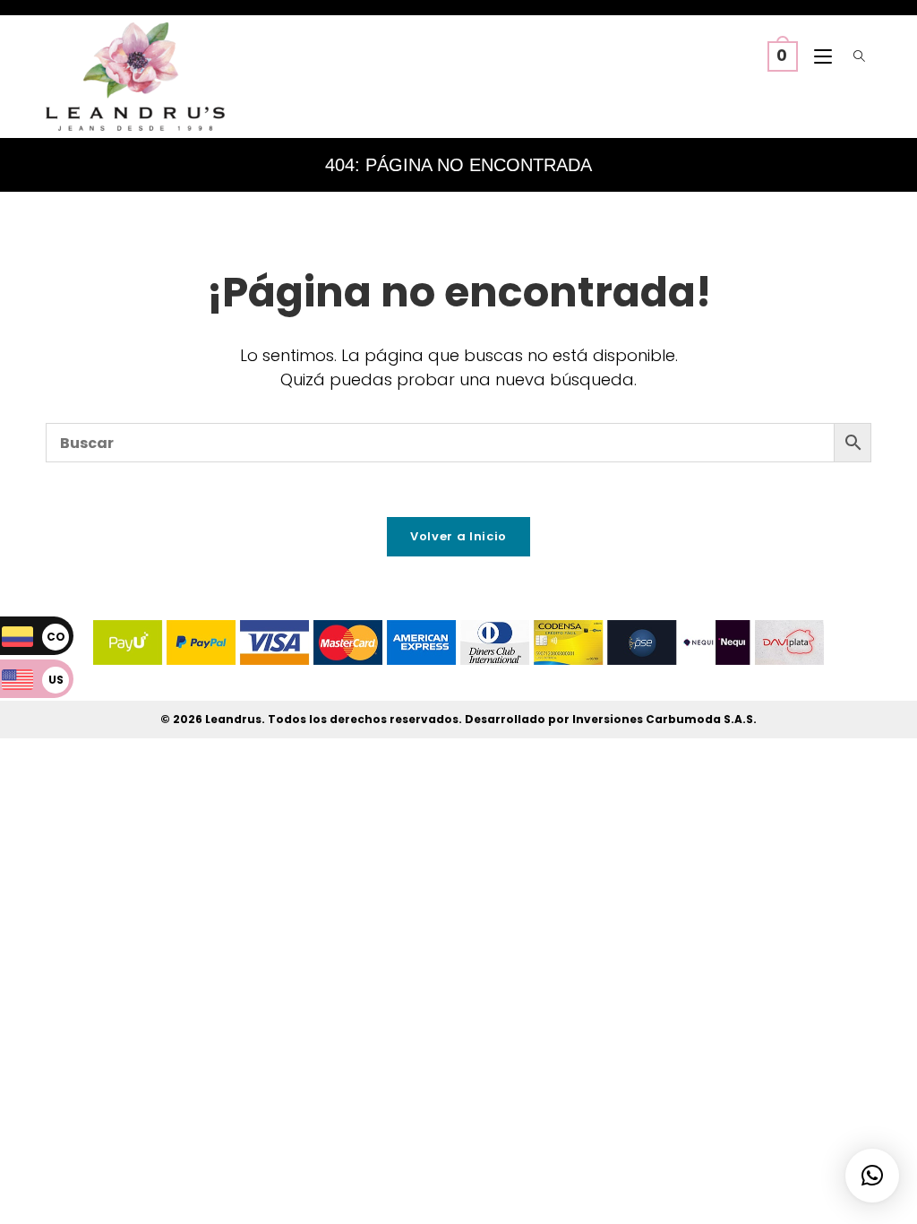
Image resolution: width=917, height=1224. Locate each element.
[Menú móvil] (819, 57)
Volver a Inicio (458, 536)
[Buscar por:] (855, 57)
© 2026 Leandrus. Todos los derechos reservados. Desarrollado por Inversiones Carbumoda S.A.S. (458, 719)
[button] (872, 1175)
